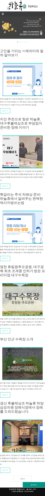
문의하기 (34, 485)
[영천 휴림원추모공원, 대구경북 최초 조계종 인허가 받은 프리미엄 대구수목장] (22, 299)
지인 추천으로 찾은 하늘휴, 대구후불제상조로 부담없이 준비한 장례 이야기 (21, 123)
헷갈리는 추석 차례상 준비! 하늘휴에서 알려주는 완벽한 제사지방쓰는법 (21, 198)
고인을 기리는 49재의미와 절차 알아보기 (21, 53)
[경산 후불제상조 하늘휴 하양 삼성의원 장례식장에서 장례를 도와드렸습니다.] (22, 436)
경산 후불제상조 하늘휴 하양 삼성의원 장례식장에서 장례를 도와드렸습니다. (22, 407)
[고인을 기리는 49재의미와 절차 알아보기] (22, 79)
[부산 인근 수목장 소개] (22, 363)
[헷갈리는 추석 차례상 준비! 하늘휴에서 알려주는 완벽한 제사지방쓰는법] (22, 227)
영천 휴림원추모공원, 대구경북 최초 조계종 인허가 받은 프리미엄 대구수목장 (22, 271)
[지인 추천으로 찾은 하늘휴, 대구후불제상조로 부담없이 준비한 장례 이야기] (22, 151)
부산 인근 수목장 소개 (16, 339)
